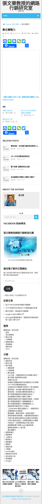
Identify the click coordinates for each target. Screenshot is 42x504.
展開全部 (7, 330)
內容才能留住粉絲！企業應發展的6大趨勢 (23, 420)
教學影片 (9, 439)
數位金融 (11, 373)
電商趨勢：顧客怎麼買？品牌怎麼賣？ (21, 413)
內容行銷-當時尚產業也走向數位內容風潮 (23, 418)
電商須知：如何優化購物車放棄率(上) (24, 146)
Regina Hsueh (8, 100)
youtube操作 (10, 451)
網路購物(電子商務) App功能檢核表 (20, 425)
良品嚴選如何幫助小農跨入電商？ (23, 177)
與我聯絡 (9, 344)
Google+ (9, 461)
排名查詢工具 (10, 456)
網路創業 (11, 368)
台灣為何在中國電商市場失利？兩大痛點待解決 (25, 387)
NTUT (8, 349)
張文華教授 (10, 335)
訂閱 (8, 289)
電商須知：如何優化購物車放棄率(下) (21, 389)
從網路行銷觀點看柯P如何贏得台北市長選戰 (24, 382)
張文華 (6, 33)
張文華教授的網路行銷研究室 (21, 6)
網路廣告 (9, 442)
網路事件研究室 (11, 454)
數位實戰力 (12, 430)
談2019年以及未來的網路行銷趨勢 (17, 305)
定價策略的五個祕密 (15, 411)
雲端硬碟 (9, 459)
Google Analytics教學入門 (14, 314)
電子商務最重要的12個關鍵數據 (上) (21, 404)
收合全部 (15, 330)
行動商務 (11, 370)
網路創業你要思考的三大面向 (18, 406)
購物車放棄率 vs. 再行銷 (16, 428)
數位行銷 (9, 337)
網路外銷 (9, 447)
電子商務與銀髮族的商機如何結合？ (21, 394)
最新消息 (9, 347)
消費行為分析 (7, 110)
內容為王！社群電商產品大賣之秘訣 (21, 423)
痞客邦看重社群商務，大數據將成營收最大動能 (25, 416)
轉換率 (8, 444)
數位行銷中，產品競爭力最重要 (16, 311)
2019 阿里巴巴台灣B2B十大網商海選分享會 (21, 308)
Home (8, 24)
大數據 (8, 449)
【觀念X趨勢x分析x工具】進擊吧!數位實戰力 (19, 97)
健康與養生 (10, 342)
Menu (6, 16)
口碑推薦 (9, 339)
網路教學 (9, 435)
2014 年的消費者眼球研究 (20, 156)
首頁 (7, 332)
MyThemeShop (25, 499)
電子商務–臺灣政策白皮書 (20, 167)
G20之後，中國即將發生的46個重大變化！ (23, 375)
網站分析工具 (7, 119)
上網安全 (9, 437)
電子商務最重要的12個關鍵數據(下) (20, 401)
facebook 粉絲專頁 (15, 223)
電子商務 (15, 24)
